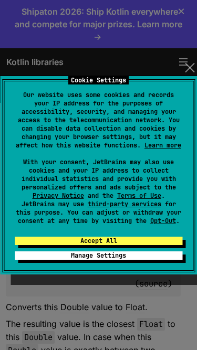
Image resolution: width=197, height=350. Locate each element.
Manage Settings (98, 255)
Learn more (162, 145)
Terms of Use (139, 196)
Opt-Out (163, 221)
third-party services (124, 204)
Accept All (98, 241)
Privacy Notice (58, 196)
